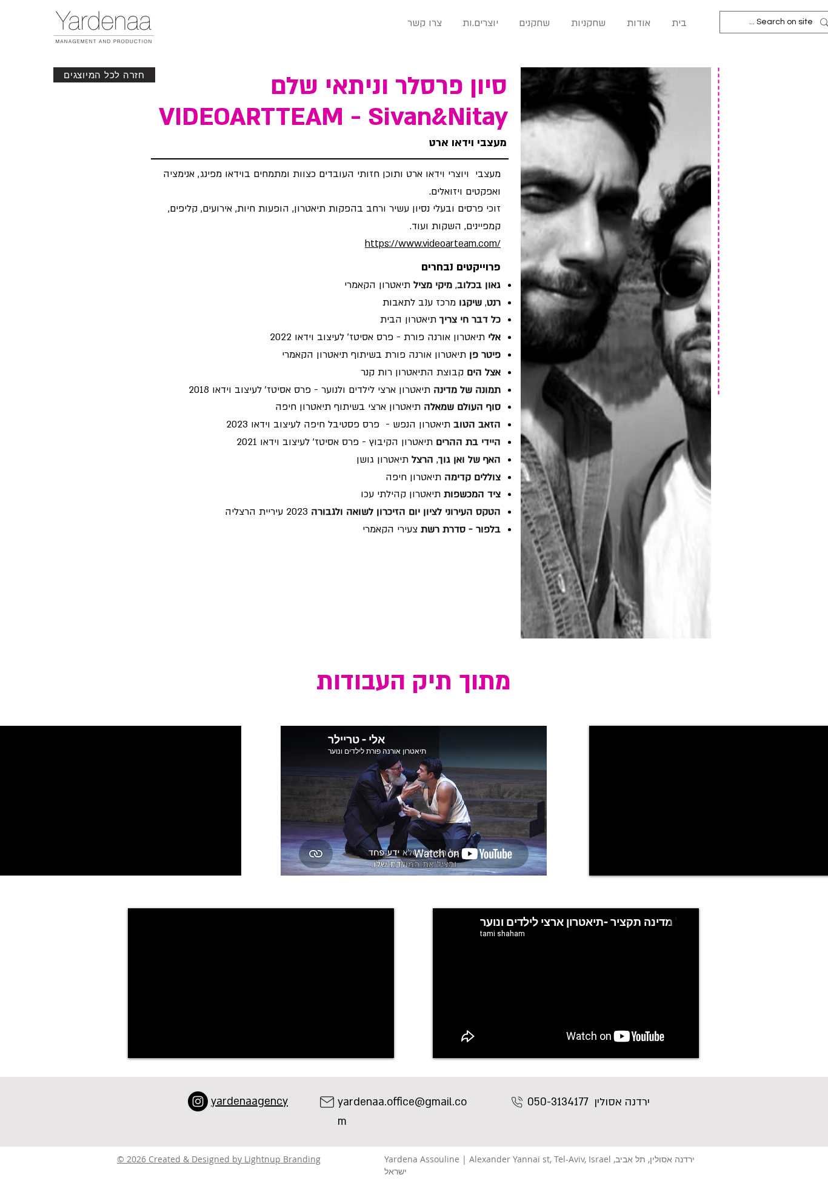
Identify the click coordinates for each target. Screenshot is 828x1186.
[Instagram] (198, 1101)
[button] (423, 23)
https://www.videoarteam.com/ (433, 243)
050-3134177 (557, 1102)
